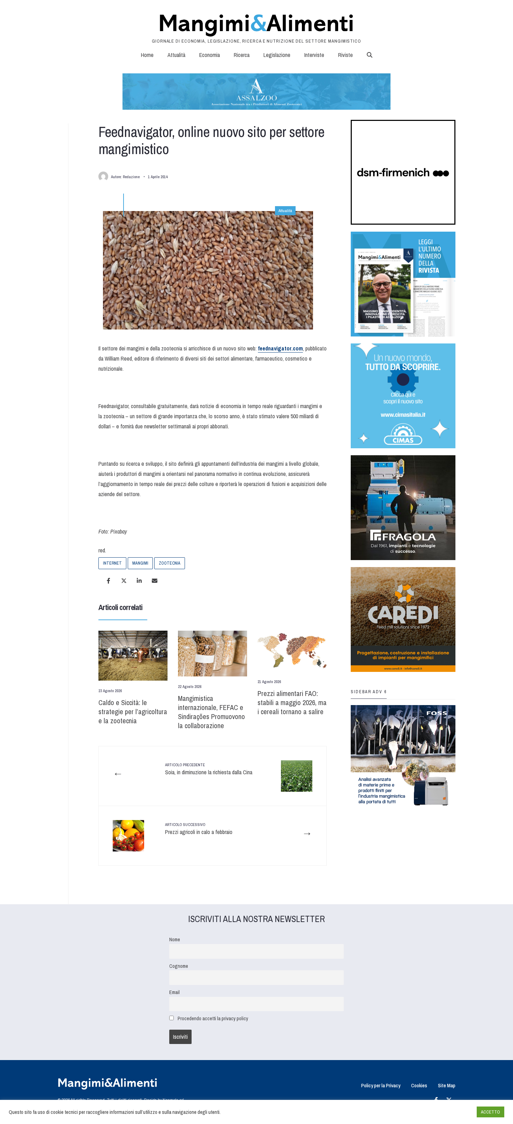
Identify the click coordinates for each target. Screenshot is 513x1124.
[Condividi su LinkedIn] (139, 581)
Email (174, 992)
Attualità (176, 55)
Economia (209, 55)
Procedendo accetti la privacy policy (213, 1018)
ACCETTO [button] (490, 1112)
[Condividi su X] (124, 581)
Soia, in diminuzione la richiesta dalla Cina (208, 769)
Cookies (419, 1085)
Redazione (131, 176)
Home (147, 55)
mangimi (140, 563)
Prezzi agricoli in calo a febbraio (198, 828)
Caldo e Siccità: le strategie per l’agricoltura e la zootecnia (132, 711)
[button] (369, 55)
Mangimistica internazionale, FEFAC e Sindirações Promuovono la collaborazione (211, 712)
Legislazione (276, 55)
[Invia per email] (155, 581)
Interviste (314, 55)
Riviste (345, 55)
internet (112, 563)
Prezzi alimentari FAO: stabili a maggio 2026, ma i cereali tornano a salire (292, 702)
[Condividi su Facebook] (108, 581)
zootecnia (169, 563)
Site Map (446, 1085)
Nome (174, 939)
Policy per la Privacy (380, 1085)
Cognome (178, 966)
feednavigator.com (280, 348)
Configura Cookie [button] (454, 1112)
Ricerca (242, 55)
